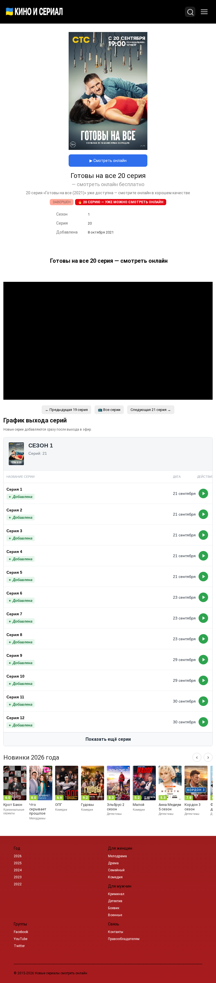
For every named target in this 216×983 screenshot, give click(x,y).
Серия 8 (14, 634)
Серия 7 (14, 614)
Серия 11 (15, 697)
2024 (18, 870)
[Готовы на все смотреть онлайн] (108, 148)
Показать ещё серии (108, 739)
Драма (113, 863)
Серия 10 (15, 676)
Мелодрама (117, 856)
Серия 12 (15, 717)
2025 (18, 863)
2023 (18, 877)
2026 (18, 856)
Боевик (113, 908)
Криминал (116, 894)
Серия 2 (14, 510)
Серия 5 (14, 572)
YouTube (20, 939)
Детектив (115, 901)
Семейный (116, 870)
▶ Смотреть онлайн (108, 160)
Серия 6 (14, 593)
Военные (115, 915)
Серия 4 (14, 551)
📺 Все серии (109, 410)
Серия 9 (14, 655)
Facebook (21, 932)
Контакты (115, 932)
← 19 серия (66, 410)
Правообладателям (124, 939)
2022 (18, 884)
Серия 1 (14, 489)
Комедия (115, 877)
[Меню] (204, 12)
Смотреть (203, 493)
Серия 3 (14, 531)
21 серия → (150, 410)
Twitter (19, 946)
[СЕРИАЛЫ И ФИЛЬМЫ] (34, 12)
